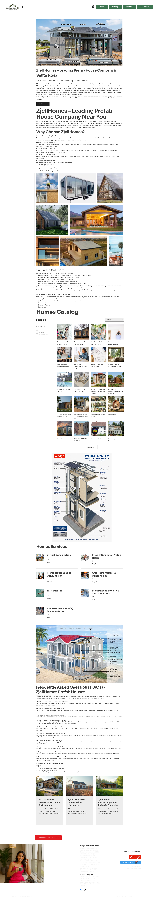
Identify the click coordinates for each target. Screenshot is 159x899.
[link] (62, 555)
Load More (90, 447)
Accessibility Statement (133, 868)
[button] (93, 6)
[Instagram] (85, 889)
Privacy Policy (136, 866)
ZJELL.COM (28, 896)
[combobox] (114, 320)
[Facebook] (81, 889)
